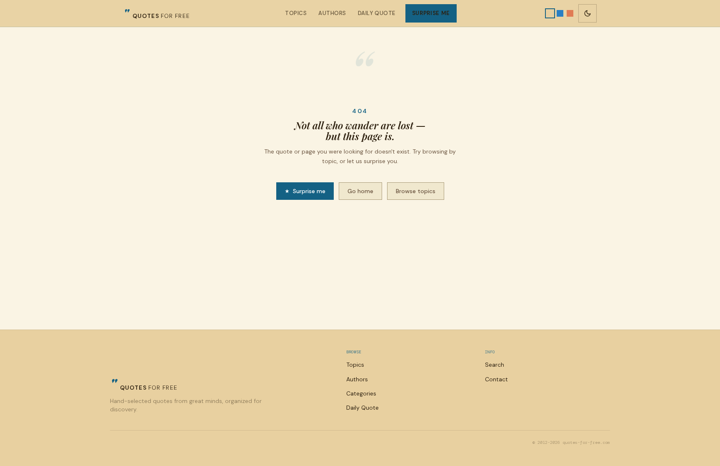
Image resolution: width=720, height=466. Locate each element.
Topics (296, 13)
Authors (332, 13)
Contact (496, 379)
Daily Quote (376, 13)
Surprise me (431, 13)
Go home (360, 191)
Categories (361, 393)
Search (494, 364)
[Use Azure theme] (560, 13)
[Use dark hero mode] (587, 13)
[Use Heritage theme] (550, 13)
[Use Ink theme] (570, 13)
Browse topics (415, 191)
